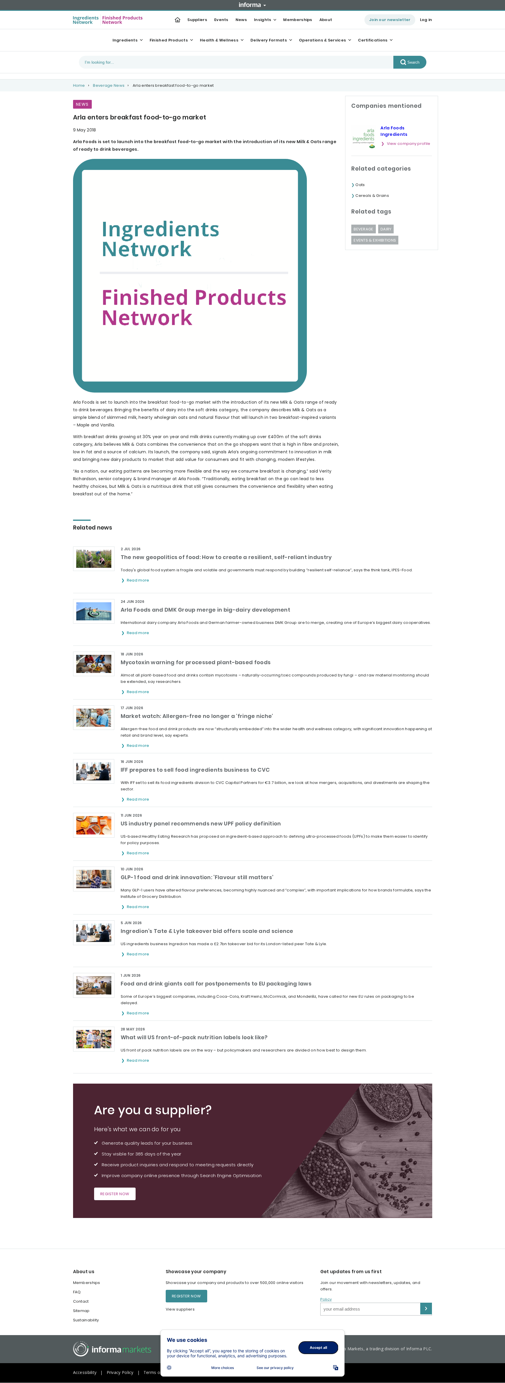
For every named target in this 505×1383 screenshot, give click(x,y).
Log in (426, 19)
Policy (326, 1299)
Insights (262, 19)
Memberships (297, 19)
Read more (138, 580)
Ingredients (125, 40)
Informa (252, 4)
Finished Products (169, 40)
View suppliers (180, 1309)
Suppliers (197, 19)
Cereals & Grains (372, 195)
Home (79, 85)
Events (221, 19)
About (325, 19)
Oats (360, 185)
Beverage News (108, 85)
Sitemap (81, 1310)
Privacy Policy (120, 1372)
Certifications (373, 40)
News (241, 19)
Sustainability (86, 1320)
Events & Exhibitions (375, 240)
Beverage (363, 229)
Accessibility (85, 1372)
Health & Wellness (219, 40)
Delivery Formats (268, 40)
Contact (81, 1301)
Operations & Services (322, 40)
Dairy (386, 229)
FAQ (77, 1292)
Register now (114, 1194)
